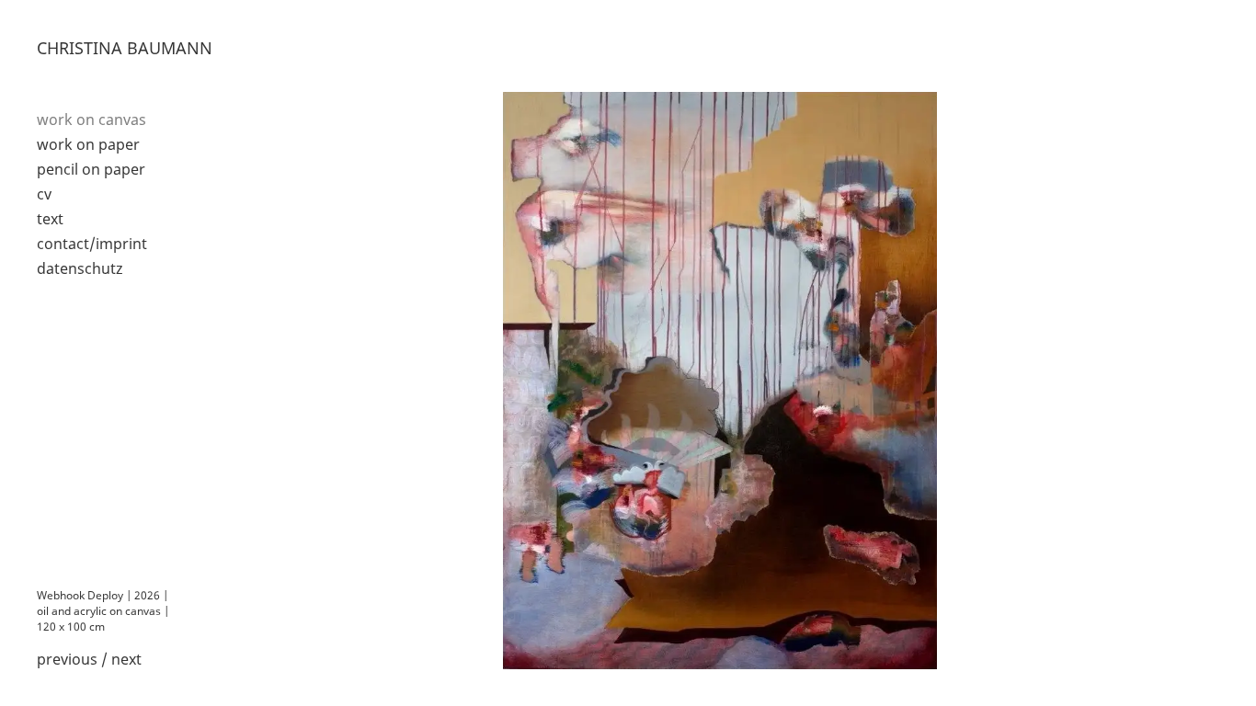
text (50, 219)
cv (44, 194)
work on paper (88, 144)
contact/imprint (92, 243)
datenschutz (80, 268)
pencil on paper (91, 169)
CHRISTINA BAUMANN (124, 48)
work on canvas (91, 119)
